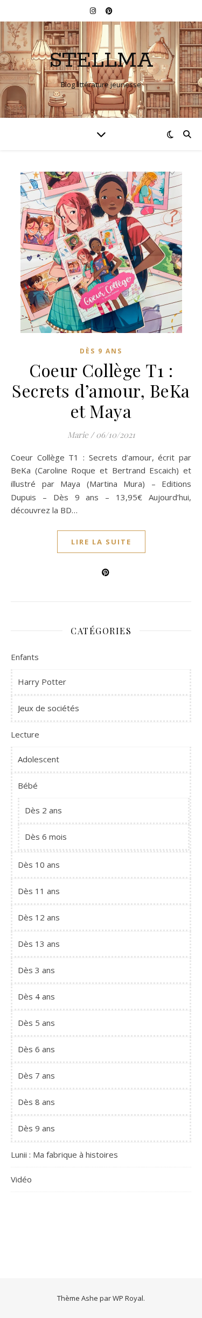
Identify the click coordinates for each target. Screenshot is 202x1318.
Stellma (101, 60)
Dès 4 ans (36, 996)
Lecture (25, 734)
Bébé (28, 785)
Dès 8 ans (36, 1101)
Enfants (25, 656)
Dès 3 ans (36, 970)
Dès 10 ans (39, 864)
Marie (77, 434)
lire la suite (101, 542)
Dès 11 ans (39, 890)
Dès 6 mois (46, 836)
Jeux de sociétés (48, 708)
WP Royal (128, 1298)
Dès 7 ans (36, 1075)
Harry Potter (42, 681)
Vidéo (21, 1179)
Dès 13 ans (39, 943)
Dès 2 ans (43, 810)
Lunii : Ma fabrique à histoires (64, 1154)
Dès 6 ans (36, 1049)
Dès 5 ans (36, 1022)
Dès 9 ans (101, 351)
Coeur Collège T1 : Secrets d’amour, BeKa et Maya (101, 390)
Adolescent (38, 759)
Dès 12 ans (39, 917)
